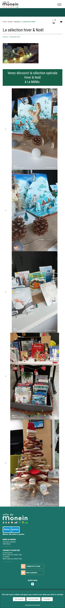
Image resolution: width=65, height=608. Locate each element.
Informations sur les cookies (32, 605)
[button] (61, 22)
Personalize (47, 599)
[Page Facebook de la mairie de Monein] (32, 584)
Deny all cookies (33, 599)
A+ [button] (54, 23)
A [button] (55, 20)
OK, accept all (19, 599)
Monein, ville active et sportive (13, 534)
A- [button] (53, 20)
